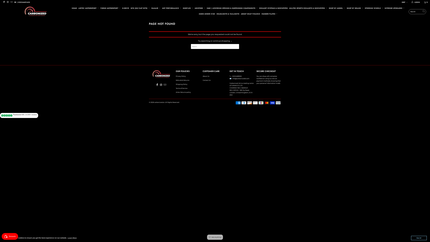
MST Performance (171, 8)
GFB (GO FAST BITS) (139, 8)
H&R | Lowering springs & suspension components (231, 8)
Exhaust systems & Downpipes (273, 8)
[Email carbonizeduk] (11, 2)
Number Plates (269, 14)
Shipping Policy (181, 84)
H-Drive (125, 8)
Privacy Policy (181, 76)
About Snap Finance (250, 14)
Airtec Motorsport (87, 8)
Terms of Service (181, 88)
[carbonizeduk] (35, 11)
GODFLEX (187, 8)
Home (74, 8)
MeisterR (199, 8)
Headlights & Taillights (228, 14)
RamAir (155, 8)
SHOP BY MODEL (336, 8)
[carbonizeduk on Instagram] (8, 2)
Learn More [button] (72, 238)
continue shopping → (222, 41)
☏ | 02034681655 (22, 2)
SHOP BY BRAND (354, 8)
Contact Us (207, 80)
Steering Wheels (373, 8)
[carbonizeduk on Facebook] (4, 2)
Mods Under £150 (207, 14)
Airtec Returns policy (183, 92)
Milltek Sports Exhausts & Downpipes (307, 8)
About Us (206, 76)
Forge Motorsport (109, 8)
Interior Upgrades (394, 8)
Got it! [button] (419, 238)
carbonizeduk (159, 102)
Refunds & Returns (182, 80)
